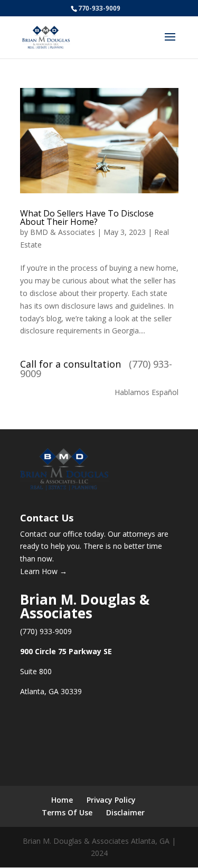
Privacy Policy (111, 800)
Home (62, 800)
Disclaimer (125, 812)
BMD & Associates (62, 232)
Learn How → (43, 571)
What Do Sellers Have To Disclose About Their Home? (87, 218)
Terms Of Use (67, 812)
